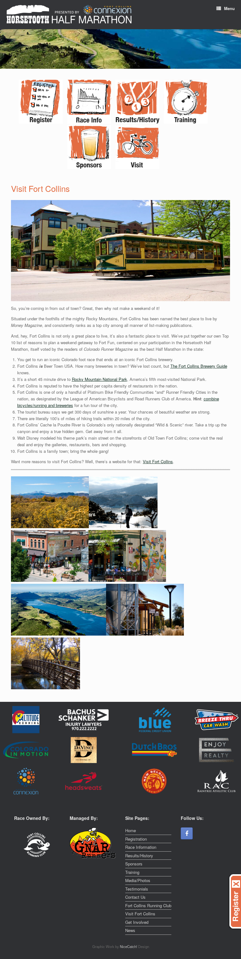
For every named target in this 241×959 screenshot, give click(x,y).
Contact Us (135, 897)
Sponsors (133, 864)
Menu (229, 8)
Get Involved (136, 922)
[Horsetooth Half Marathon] (69, 14)
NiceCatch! (129, 946)
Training (132, 872)
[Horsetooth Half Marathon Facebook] (187, 833)
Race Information (140, 847)
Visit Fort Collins (158, 461)
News (130, 930)
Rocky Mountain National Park (99, 379)
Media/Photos (137, 880)
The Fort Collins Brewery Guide (198, 366)
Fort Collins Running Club (148, 905)
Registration (136, 839)
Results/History (139, 856)
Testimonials (136, 889)
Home (130, 830)
